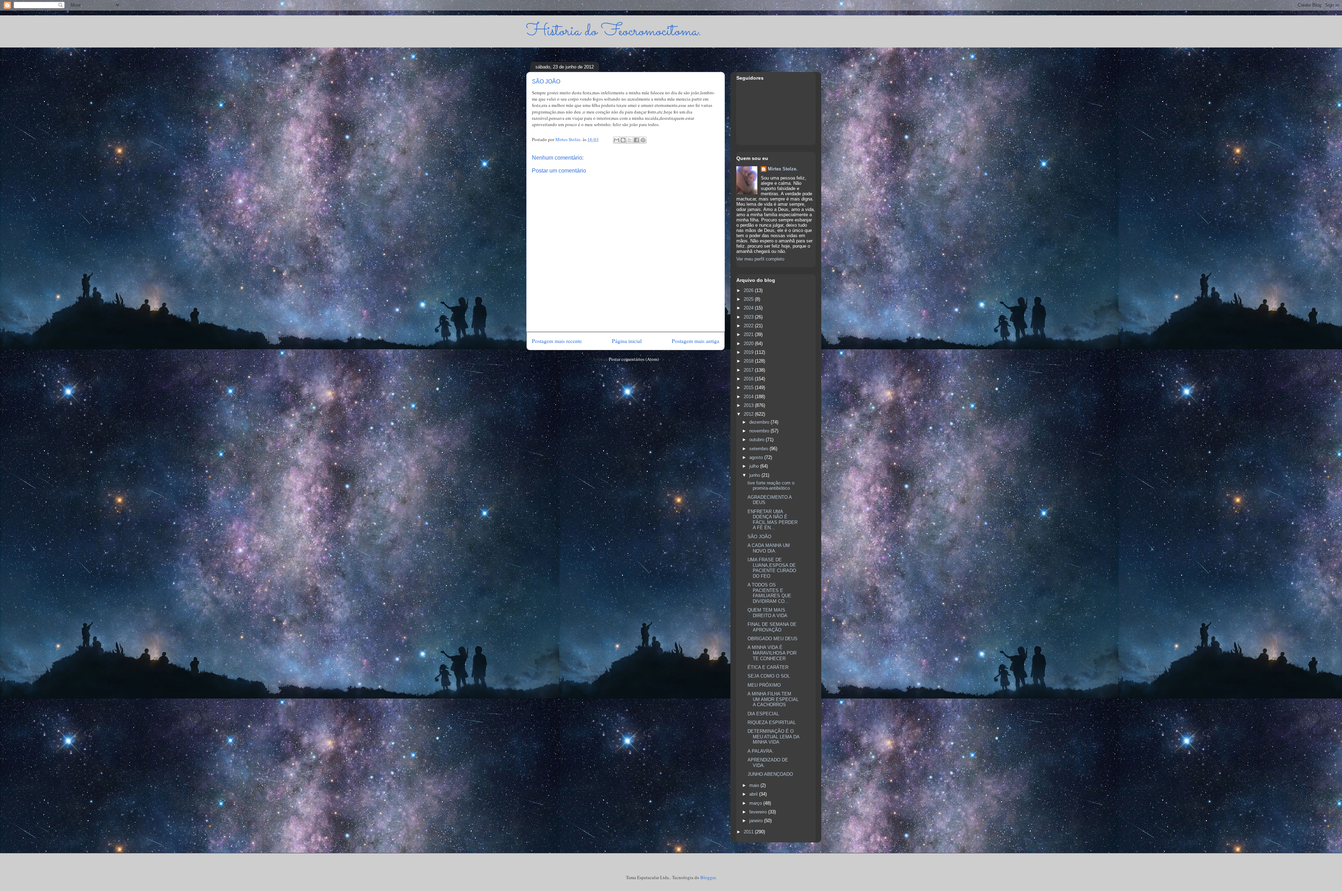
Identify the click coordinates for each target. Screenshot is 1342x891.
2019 (749, 352)
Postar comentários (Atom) (634, 359)
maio (754, 785)
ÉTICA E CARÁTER (768, 667)
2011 (749, 831)
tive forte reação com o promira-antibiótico (771, 485)
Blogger (707, 877)
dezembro (760, 422)
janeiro (756, 820)
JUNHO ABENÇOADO (770, 774)
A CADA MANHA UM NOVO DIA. (769, 548)
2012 (749, 414)
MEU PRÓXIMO (764, 685)
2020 (749, 343)
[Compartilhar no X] (629, 140)
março (756, 803)
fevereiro (758, 812)
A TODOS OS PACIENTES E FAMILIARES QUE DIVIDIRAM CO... (769, 593)
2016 (749, 378)
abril (754, 794)
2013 (749, 405)
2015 (749, 387)
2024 (749, 308)
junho (755, 475)
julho (754, 466)
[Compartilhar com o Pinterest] (643, 140)
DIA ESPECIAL (763, 713)
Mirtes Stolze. (783, 168)
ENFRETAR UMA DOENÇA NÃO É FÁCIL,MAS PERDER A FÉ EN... (773, 520)
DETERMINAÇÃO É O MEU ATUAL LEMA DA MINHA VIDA (773, 737)
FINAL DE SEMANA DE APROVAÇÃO (772, 627)
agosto (756, 457)
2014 (749, 396)
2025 (749, 299)
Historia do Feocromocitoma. (613, 31)
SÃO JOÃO (759, 536)
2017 (749, 370)
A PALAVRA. (761, 751)
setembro (759, 448)
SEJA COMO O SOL (769, 676)
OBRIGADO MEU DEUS (773, 638)
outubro (757, 439)
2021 (749, 334)
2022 (749, 325)
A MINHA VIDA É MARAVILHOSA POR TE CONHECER (772, 653)
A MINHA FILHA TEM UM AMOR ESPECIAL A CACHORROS (773, 699)
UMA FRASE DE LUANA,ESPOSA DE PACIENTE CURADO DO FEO (772, 568)
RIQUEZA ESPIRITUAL (772, 722)
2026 (749, 290)
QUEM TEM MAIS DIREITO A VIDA (767, 612)
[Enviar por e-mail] (616, 140)
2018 (749, 361)
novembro (760, 430)
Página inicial (627, 340)
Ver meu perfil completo (760, 259)
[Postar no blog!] (623, 140)
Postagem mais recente (557, 340)
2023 (749, 317)
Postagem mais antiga (695, 340)
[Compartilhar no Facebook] (636, 140)
